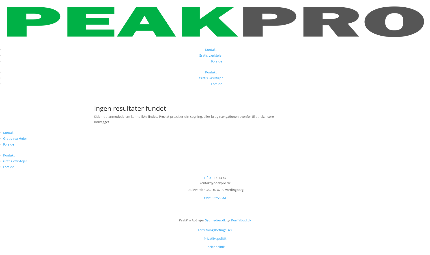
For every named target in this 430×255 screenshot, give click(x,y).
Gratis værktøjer (216, 55)
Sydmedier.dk (215, 220)
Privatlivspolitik (215, 238)
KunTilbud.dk (241, 220)
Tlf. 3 (207, 178)
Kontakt (216, 49)
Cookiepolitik (215, 247)
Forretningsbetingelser (215, 230)
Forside (216, 61)
